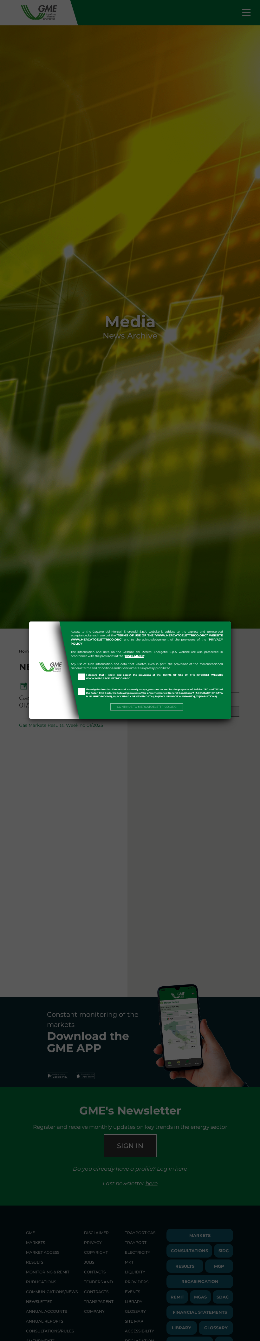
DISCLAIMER (134, 656)
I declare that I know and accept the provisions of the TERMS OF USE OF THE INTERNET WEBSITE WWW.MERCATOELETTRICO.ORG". (154, 677)
